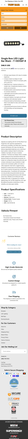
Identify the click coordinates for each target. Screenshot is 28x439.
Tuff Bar (15, 418)
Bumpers (3, 311)
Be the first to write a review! (14, 252)
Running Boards (5, 319)
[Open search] (4, 4)
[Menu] (1, 4)
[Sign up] (24, 351)
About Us (3, 326)
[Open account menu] (23, 4)
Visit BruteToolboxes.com (14, 438)
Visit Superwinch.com (14, 433)
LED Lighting (4, 313)
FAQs (2, 329)
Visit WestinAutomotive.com (14, 427)
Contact (3, 342)
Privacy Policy (4, 337)
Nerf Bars (3, 316)
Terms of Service (5, 340)
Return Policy (4, 334)
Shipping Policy (5, 332)
